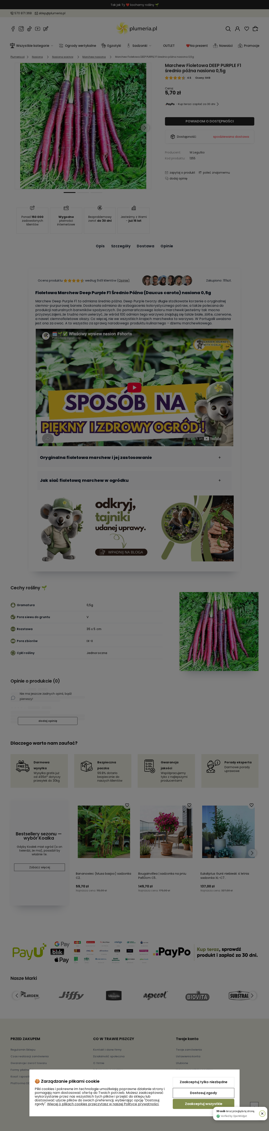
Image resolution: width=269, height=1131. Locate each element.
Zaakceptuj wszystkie (203, 1103)
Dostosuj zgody (203, 1092)
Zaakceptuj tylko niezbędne (203, 1082)
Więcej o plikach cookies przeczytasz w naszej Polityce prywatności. (103, 1104)
